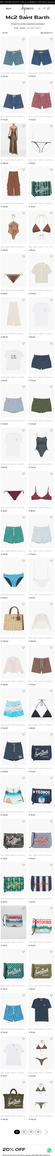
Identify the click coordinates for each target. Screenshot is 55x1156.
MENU (8, 9)
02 (25, 1132)
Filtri (4, 33)
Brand (22, 28)
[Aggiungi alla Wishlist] (23, 39)
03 (32, 1132)
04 (39, 1132)
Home (16, 28)
